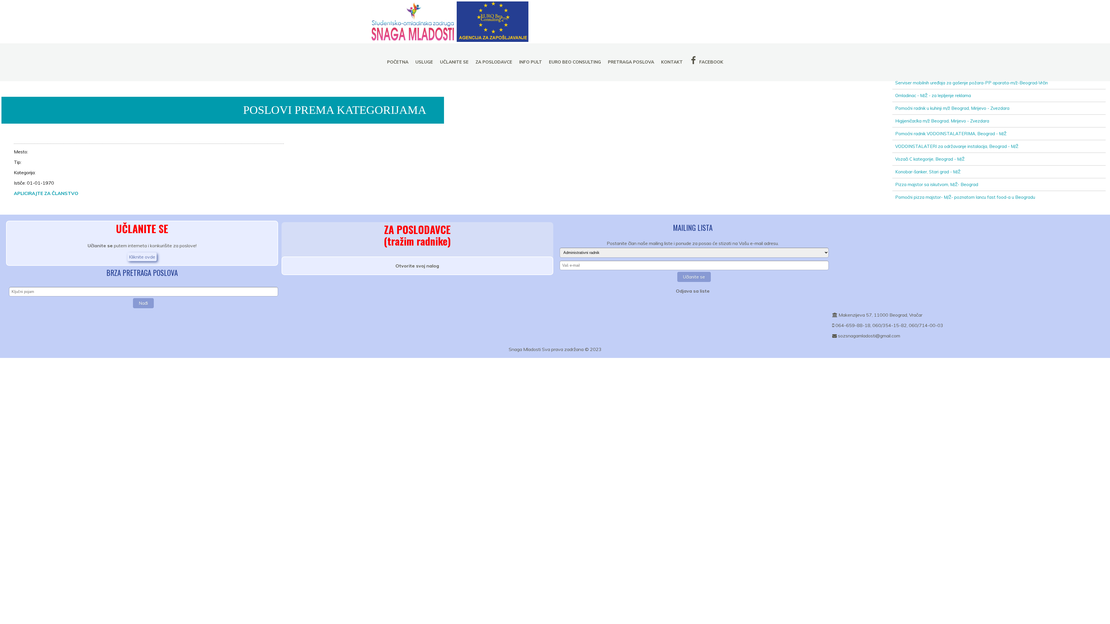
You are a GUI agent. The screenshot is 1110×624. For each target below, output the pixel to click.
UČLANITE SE (454, 62)
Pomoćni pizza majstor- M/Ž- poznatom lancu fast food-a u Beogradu (965, 197)
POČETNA (397, 62)
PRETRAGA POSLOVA (631, 62)
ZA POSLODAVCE (494, 62)
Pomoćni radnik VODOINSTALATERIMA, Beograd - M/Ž (951, 133)
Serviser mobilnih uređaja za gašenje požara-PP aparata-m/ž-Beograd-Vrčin (971, 83)
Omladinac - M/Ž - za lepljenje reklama (933, 95)
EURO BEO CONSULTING (575, 62)
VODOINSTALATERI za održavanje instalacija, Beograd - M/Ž (956, 146)
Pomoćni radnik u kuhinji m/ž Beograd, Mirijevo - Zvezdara (952, 108)
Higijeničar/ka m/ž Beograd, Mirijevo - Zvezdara (942, 121)
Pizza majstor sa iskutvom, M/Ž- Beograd (936, 184)
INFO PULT (530, 62)
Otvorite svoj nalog (417, 266)
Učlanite (97, 245)
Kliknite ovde (142, 257)
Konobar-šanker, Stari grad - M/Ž (928, 171)
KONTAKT (672, 62)
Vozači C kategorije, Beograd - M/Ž (930, 159)
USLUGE (424, 62)
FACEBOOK (710, 62)
